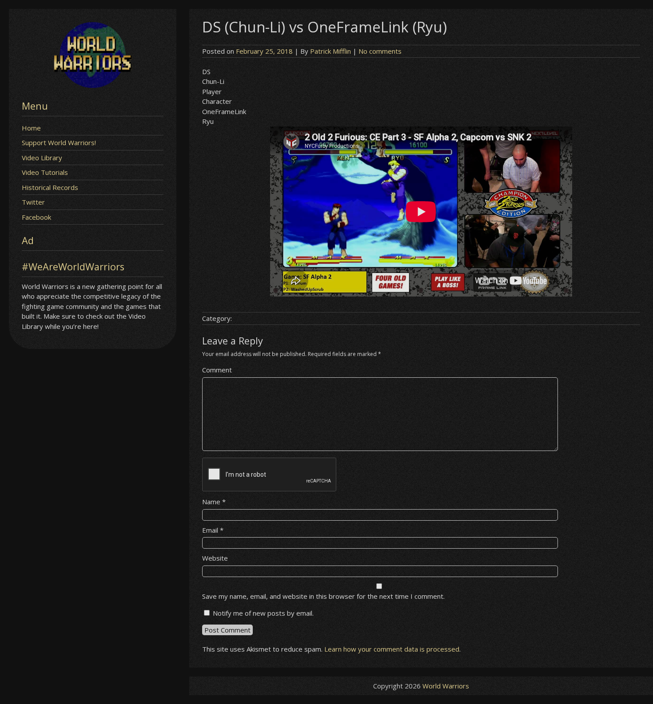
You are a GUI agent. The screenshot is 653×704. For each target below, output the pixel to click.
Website (215, 558)
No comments (380, 51)
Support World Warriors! (59, 142)
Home (31, 127)
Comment (217, 369)
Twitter (33, 202)
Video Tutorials (45, 172)
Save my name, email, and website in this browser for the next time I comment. (323, 596)
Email (212, 530)
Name (214, 501)
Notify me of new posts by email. (263, 613)
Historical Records (50, 187)
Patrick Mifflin (330, 51)
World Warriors (445, 685)
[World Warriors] (92, 85)
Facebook (36, 217)
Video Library (42, 157)
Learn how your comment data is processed (391, 649)
